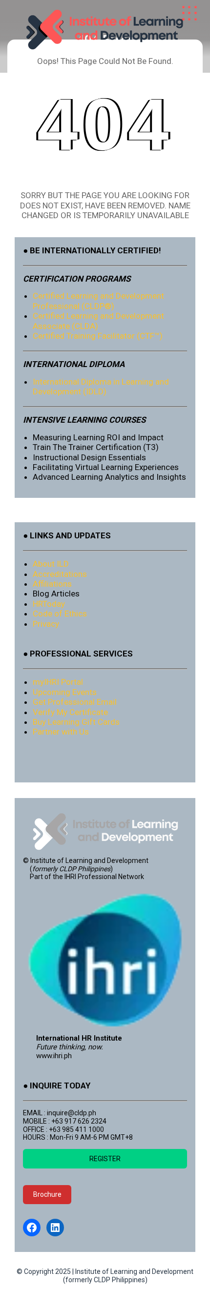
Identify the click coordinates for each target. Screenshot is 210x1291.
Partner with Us (61, 732)
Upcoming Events (65, 692)
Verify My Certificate (70, 712)
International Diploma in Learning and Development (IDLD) (101, 386)
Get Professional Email (75, 702)
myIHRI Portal (58, 682)
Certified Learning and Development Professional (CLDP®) (98, 300)
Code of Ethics (60, 613)
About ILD (51, 564)
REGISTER (105, 1159)
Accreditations (60, 574)
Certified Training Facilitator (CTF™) (98, 336)
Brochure (47, 1194)
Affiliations (52, 584)
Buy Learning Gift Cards (76, 722)
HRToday (49, 604)
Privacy (46, 624)
